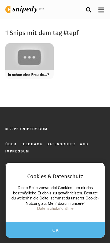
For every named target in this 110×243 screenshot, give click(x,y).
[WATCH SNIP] (45, 50)
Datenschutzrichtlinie (55, 208)
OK (55, 230)
